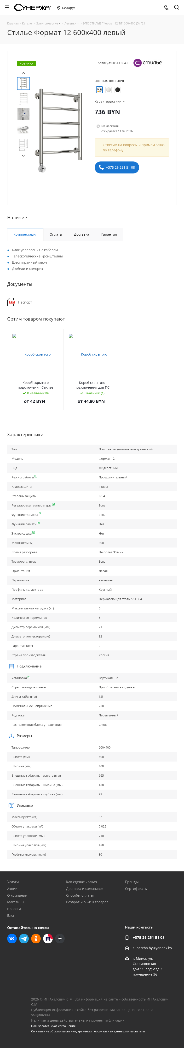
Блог (11, 915)
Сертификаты (136, 888)
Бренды (132, 881)
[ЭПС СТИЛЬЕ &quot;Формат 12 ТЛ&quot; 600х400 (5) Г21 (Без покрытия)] (58, 130)
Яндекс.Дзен (60, 938)
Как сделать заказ (81, 881)
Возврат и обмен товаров (87, 902)
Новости (14, 908)
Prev (23, 73)
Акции (12, 888)
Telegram (24, 938)
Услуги (13, 881)
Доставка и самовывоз (84, 888)
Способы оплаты (80, 895)
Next (23, 156)
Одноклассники (36, 938)
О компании (17, 895)
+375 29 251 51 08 (120, 167)
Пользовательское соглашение (53, 1026)
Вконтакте (12, 938)
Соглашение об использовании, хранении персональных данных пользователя (88, 1031)
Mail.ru (48, 938)
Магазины (15, 902)
